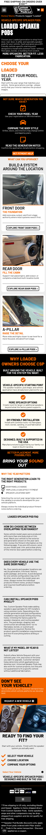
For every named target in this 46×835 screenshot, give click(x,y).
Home (4, 16)
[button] (4, 9)
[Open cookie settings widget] (4, 831)
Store (11, 16)
